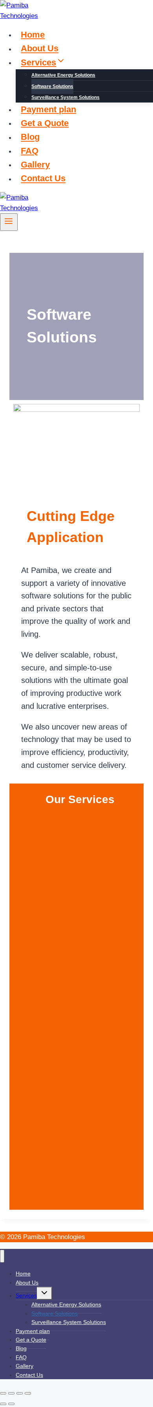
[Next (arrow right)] (11, 1404)
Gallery (35, 164)
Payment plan (48, 109)
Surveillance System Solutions (65, 97)
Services (26, 1295)
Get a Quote (45, 123)
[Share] (19, 1393)
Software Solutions (52, 86)
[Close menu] (2, 1256)
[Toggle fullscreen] (11, 1393)
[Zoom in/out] (3, 1393)
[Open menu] (9, 222)
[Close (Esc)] (28, 1393)
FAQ (29, 151)
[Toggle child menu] (44, 1293)
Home (33, 35)
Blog (30, 137)
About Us (39, 49)
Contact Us (43, 179)
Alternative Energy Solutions (63, 75)
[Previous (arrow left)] (3, 1404)
